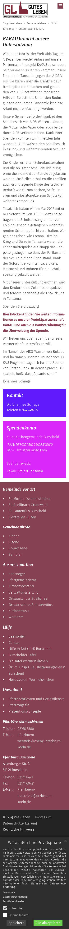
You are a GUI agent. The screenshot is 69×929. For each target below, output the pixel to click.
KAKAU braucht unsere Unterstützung (26, 41)
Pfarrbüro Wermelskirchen (23, 722)
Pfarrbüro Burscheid (19, 757)
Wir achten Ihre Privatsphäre (34, 842)
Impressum (9, 892)
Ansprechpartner (18, 564)
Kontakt (15, 395)
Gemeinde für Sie (16, 527)
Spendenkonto (21, 428)
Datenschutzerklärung (15, 896)
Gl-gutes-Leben (12, 23)
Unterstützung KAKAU (31, 28)
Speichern (16, 923)
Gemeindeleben (36, 23)
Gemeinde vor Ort (19, 489)
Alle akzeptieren (48, 923)
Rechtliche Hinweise (13, 901)
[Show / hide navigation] (60, 6)
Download (12, 689)
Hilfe (7, 627)
